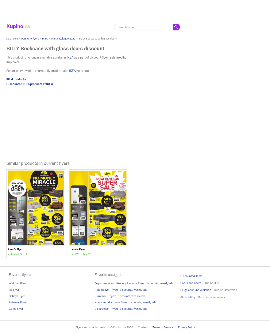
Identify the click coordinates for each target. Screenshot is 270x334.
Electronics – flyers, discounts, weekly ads (121, 308)
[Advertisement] (135, 9)
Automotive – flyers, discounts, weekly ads (121, 289)
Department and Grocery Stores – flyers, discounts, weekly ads (134, 283)
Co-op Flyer (16, 308)
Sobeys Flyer (17, 296)
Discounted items (191, 276)
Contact (143, 327)
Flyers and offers (190, 283)
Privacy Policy (186, 327)
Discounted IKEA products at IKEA (29, 84)
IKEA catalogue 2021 (63, 38)
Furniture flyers (30, 38)
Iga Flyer (14, 289)
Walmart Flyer (17, 283)
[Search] (176, 27)
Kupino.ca (12, 38)
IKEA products (16, 79)
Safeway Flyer (17, 302)
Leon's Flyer (36, 214)
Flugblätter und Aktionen (195, 290)
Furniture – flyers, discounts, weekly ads (120, 296)
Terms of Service (163, 327)
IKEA (45, 38)
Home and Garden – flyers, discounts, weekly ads (125, 302)
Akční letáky (187, 297)
